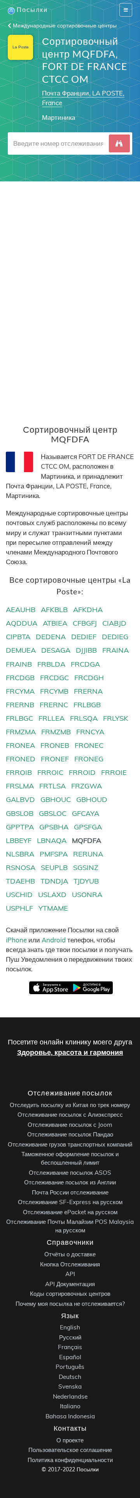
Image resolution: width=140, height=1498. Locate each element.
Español (70, 1357)
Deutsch (70, 1376)
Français (70, 1347)
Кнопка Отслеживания (70, 1264)
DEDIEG (115, 636)
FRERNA (88, 691)
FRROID (82, 772)
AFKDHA (88, 609)
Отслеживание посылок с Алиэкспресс (70, 1114)
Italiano (70, 1406)
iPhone (16, 940)
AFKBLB (54, 609)
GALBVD (20, 799)
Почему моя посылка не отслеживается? (70, 1303)
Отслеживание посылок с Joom (70, 1124)
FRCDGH (89, 677)
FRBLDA (51, 664)
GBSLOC (52, 813)
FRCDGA (85, 664)
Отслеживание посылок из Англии (70, 1182)
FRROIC (50, 772)
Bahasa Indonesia (70, 1416)
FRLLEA (51, 718)
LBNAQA (51, 840)
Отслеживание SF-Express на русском (70, 1202)
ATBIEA (55, 623)
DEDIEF (83, 636)
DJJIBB (86, 650)
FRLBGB (87, 704)
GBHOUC (55, 799)
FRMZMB (56, 731)
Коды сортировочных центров (70, 1293)
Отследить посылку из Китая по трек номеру (70, 1105)
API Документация (70, 1283)
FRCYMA (20, 691)
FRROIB (19, 772)
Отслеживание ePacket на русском (70, 1212)
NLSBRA (20, 854)
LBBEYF (19, 840)
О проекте (70, 1440)
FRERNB (20, 704)
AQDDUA (21, 623)
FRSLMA (20, 785)
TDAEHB (20, 881)
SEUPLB (54, 867)
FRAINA (115, 650)
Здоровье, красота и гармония (70, 1052)
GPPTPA (20, 826)
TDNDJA (54, 881)
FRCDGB (20, 677)
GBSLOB (19, 813)
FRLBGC (19, 718)
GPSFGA (88, 826)
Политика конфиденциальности (70, 1460)
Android (54, 940)
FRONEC (89, 745)
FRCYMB (54, 691)
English (70, 1327)
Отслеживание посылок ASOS (70, 1172)
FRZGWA (86, 785)
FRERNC (54, 704)
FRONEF (55, 758)
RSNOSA (20, 867)
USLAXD (52, 894)
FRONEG (88, 758)
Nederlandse (70, 1396)
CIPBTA (18, 636)
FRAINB (19, 664)
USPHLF (19, 908)
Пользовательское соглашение (70, 1450)
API (70, 1274)
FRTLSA (52, 785)
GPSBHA (53, 826)
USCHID (19, 894)
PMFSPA (54, 854)
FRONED (20, 758)
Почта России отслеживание (70, 1192)
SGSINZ (85, 867)
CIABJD (114, 623)
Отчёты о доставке (70, 1254)
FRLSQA (84, 718)
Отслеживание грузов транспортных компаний (70, 1144)
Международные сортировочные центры (64, 25)
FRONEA (20, 745)
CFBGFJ (85, 623)
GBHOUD (91, 799)
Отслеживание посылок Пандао (70, 1134)
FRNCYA (90, 731)
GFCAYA (85, 813)
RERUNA (88, 854)
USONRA (87, 894)
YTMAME (53, 908)
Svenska (70, 1386)
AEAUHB (20, 609)
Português (70, 1366)
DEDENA (51, 636)
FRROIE (114, 772)
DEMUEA (21, 650)
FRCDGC (54, 677)
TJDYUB (86, 881)
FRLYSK (115, 718)
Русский (70, 1337)
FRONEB (54, 745)
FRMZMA (21, 731)
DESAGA (55, 650)
